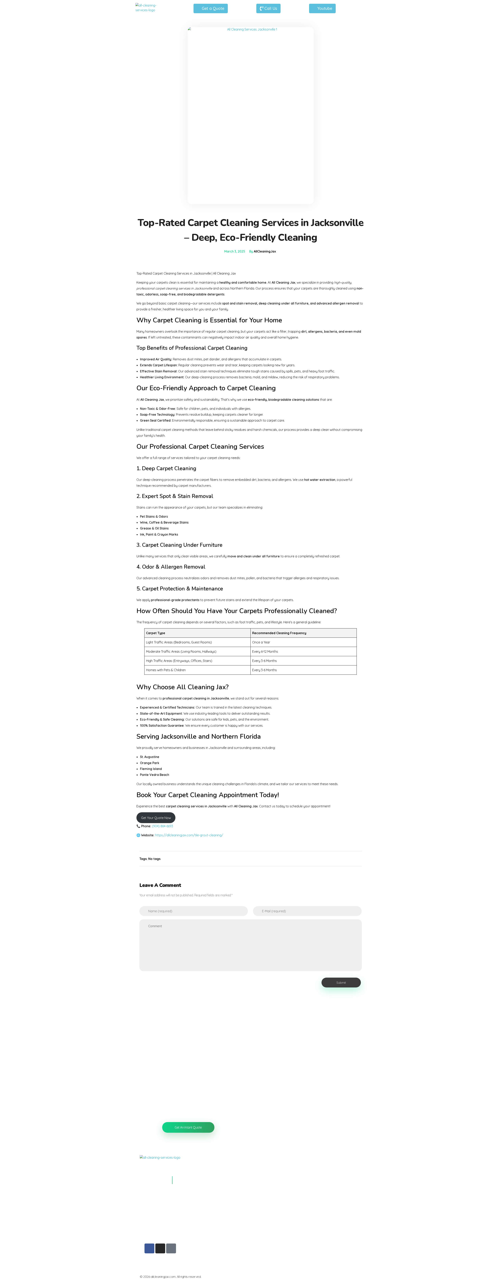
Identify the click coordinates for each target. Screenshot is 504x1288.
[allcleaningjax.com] (150, 7)
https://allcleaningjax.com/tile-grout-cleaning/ (189, 835)
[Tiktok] (171, 1248)
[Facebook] (149, 1248)
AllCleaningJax (265, 251)
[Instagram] (160, 1248)
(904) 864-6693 (162, 826)
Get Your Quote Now (156, 818)
